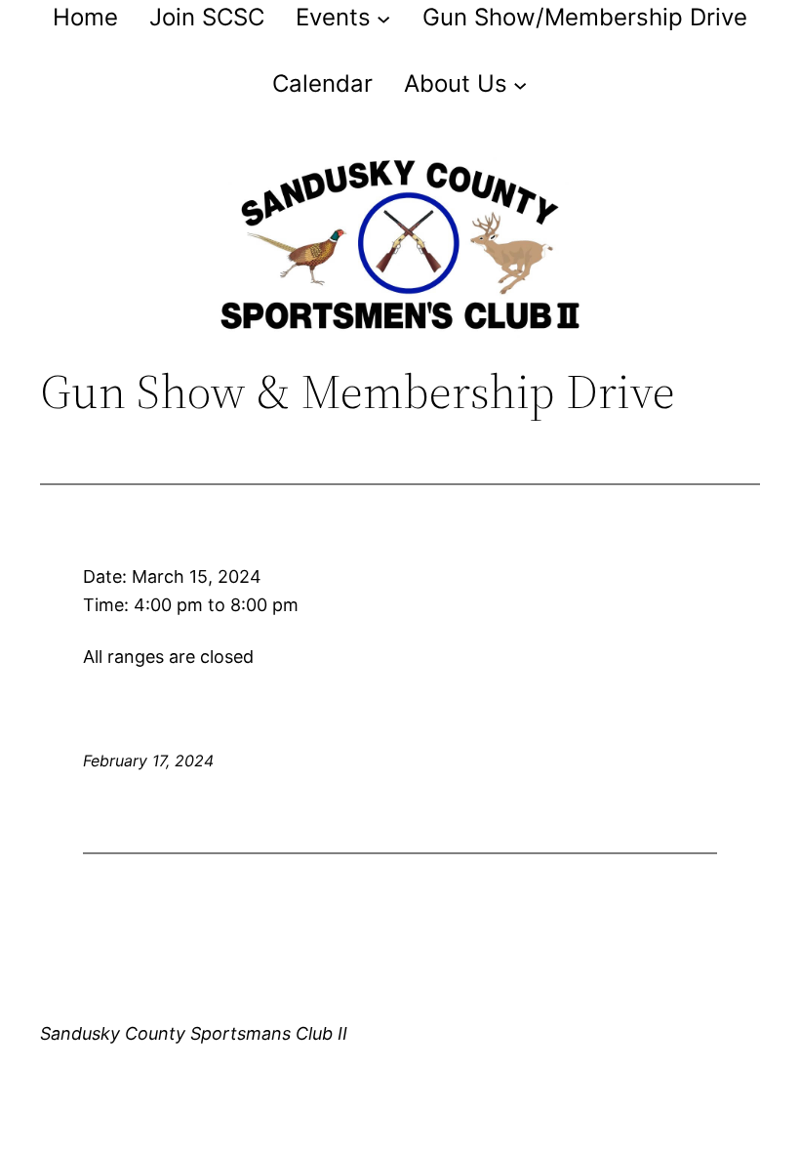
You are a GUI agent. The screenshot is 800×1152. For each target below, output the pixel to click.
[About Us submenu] (520, 84)
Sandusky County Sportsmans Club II (193, 1033)
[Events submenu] (383, 17)
